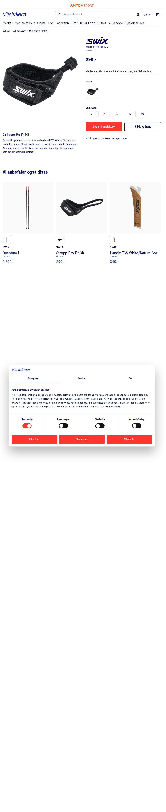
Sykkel (41, 23)
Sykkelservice (135, 23)
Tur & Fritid (87, 23)
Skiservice (115, 23)
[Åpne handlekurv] (157, 14)
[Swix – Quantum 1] (28, 223)
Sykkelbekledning (38, 30)
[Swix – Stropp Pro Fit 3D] (81, 223)
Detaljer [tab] (82, 378)
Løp (50, 23)
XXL (142, 114)
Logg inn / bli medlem (139, 71)
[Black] (93, 91)
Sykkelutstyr (19, 30)
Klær (74, 23)
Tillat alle (129, 439)
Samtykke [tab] (33, 378)
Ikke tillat (34, 439)
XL (130, 114)
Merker (8, 23)
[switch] (63, 425)
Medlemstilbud (25, 23)
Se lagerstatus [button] (119, 138)
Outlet (101, 23)
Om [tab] (130, 378)
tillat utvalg (82, 439)
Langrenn (62, 23)
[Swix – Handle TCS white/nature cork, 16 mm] (135, 223)
